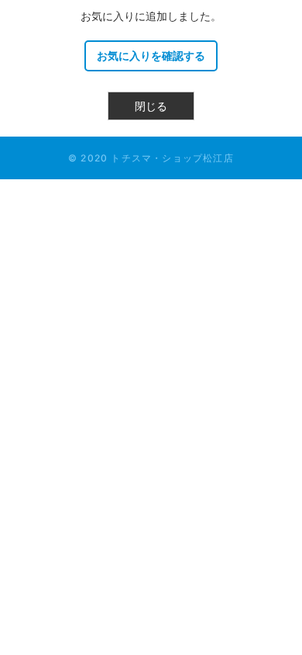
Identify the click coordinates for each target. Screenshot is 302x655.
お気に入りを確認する (151, 55)
